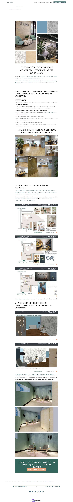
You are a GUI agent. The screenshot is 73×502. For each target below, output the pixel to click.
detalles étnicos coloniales (50, 81)
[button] (30, 491)
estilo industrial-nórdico (21, 114)
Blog (51, 2)
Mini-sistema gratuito (60, 2)
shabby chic (17, 82)
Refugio (47, 2)
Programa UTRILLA (42, 2)
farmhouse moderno (49, 112)
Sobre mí (35, 2)
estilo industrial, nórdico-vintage (33, 81)
